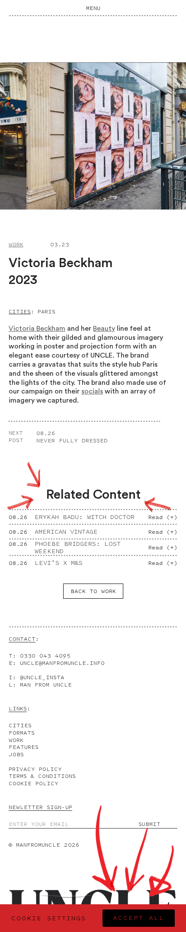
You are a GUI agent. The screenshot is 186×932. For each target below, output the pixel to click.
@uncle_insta (42, 677)
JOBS (16, 754)
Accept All (138, 918)
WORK (16, 740)
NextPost (16, 436)
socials (92, 391)
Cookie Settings (48, 918)
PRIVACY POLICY (35, 769)
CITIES (20, 725)
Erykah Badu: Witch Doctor (85, 517)
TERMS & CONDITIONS (42, 776)
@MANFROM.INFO (62, 663)
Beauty (104, 328)
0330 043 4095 (45, 655)
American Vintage (66, 532)
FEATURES (23, 747)
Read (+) (162, 517)
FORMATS (22, 732)
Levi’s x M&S (59, 563)
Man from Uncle (46, 684)
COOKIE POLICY (33, 783)
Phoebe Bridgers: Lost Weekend (78, 547)
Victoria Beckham (37, 328)
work (16, 244)
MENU (93, 8)
